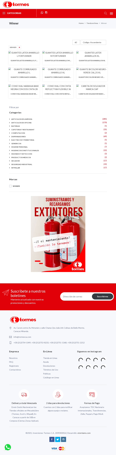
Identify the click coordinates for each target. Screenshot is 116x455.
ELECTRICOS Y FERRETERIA (22, 140)
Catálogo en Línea (51, 377)
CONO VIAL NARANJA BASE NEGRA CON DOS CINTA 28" (34, 94)
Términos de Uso (50, 369)
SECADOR (15, 161)
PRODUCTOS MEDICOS (21, 157)
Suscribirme (102, 296)
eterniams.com (84, 433)
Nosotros (13, 358)
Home (81, 23)
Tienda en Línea (50, 358)
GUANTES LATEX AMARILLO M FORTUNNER (63, 60)
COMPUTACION (18, 133)
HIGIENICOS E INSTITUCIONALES (25, 150)
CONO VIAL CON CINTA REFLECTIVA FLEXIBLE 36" (65, 94)
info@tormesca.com (22, 337)
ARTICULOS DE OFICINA (21, 123)
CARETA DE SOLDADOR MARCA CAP (94, 94)
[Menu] (111, 13)
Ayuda (46, 362)
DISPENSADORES (18, 136)
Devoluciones (49, 366)
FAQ (11, 362)
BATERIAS (15, 126)
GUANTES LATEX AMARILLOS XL (92, 60)
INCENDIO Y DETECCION (21, 154)
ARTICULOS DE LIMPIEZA (21, 119)
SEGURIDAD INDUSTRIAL (21, 164)
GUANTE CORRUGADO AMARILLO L (25, 77)
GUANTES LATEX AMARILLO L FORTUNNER (28, 60)
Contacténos (15, 369)
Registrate (14, 366)
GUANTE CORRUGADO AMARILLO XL (60, 77)
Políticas (47, 373)
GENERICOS (16, 143)
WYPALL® (15, 168)
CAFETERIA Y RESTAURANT (23, 130)
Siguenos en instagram (89, 351)
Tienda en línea (92, 23)
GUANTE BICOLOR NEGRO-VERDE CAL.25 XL (97, 77)
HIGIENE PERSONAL (19, 147)
